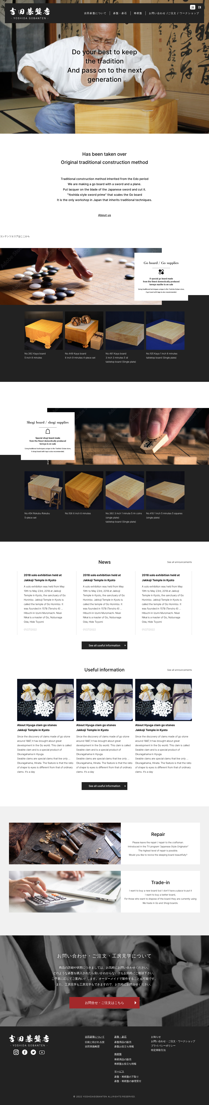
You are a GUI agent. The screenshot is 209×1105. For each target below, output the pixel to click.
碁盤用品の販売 (122, 1042)
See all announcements (179, 562)
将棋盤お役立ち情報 (125, 1063)
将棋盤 (118, 1054)
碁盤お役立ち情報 (124, 1046)
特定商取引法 (158, 1050)
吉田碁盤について (94, 1036)
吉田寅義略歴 (92, 1046)
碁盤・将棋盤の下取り (126, 1076)
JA (192, 7)
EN (199, 7)
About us (104, 215)
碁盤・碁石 (120, 1036)
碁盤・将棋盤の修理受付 (127, 1081)
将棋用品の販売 (122, 1059)
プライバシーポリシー (163, 1045)
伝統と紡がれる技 (94, 1042)
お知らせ (156, 1036)
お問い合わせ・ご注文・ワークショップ (173, 1041)
